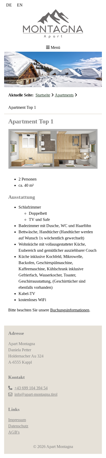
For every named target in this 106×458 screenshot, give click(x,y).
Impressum (17, 420)
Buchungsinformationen (69, 310)
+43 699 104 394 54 (31, 388)
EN (20, 5)
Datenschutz (18, 426)
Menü (55, 47)
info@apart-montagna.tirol (35, 394)
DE (9, 5)
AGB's (14, 432)
